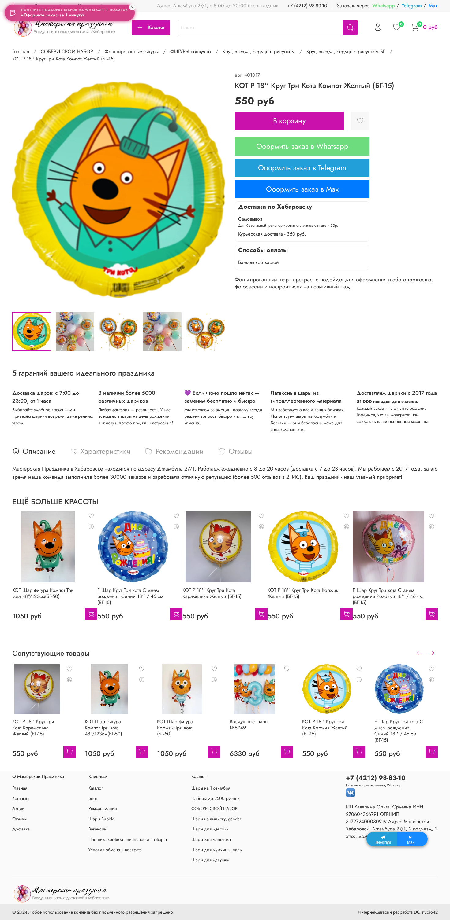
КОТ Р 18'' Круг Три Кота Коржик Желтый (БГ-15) (303, 593)
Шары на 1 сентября (210, 788)
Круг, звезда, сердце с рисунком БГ (345, 51)
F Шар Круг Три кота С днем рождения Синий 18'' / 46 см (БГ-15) (130, 596)
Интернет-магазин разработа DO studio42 (398, 912)
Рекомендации (102, 808)
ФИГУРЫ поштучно (190, 51)
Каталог (156, 27)
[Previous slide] (22, 189)
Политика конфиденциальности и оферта (127, 839)
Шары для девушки (210, 860)
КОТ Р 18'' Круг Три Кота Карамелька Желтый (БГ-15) (212, 593)
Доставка (21, 829)
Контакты (20, 798)
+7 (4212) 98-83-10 (307, 5)
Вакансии (97, 829)
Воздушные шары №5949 (249, 724)
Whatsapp (384, 5)
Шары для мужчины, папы (216, 850)
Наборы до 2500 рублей (215, 798)
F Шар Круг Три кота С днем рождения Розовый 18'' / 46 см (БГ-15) (388, 596)
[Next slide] (215, 189)
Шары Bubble (101, 819)
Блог (92, 798)
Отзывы (19, 819)
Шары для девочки (210, 829)
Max (433, 5)
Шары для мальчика (211, 839)
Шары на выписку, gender (216, 819)
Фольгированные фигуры (132, 51)
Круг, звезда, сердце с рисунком (259, 51)
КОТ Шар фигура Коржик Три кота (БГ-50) (175, 727)
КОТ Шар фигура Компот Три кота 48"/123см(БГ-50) (43, 593)
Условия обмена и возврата (115, 850)
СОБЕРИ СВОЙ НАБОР (67, 51)
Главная (20, 51)
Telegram (412, 5)
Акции (18, 808)
